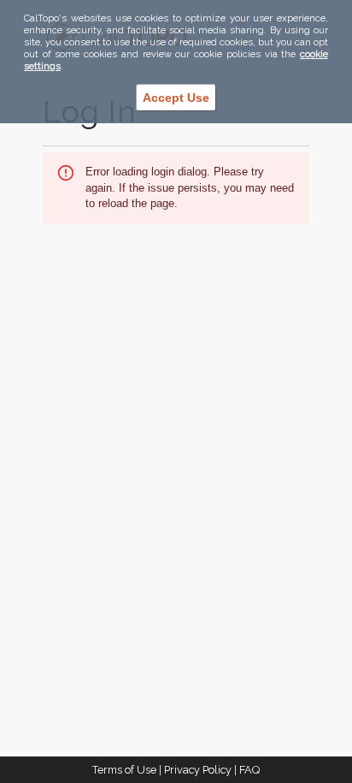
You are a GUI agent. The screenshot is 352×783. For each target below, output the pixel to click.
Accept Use (176, 97)
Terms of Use (124, 769)
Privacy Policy (198, 769)
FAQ (249, 769)
